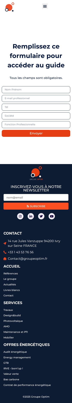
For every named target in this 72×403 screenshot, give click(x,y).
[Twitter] (41, 216)
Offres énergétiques (26, 344)
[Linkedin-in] (31, 216)
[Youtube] (52, 216)
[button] (45, 6)
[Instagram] (20, 216)
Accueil (11, 266)
